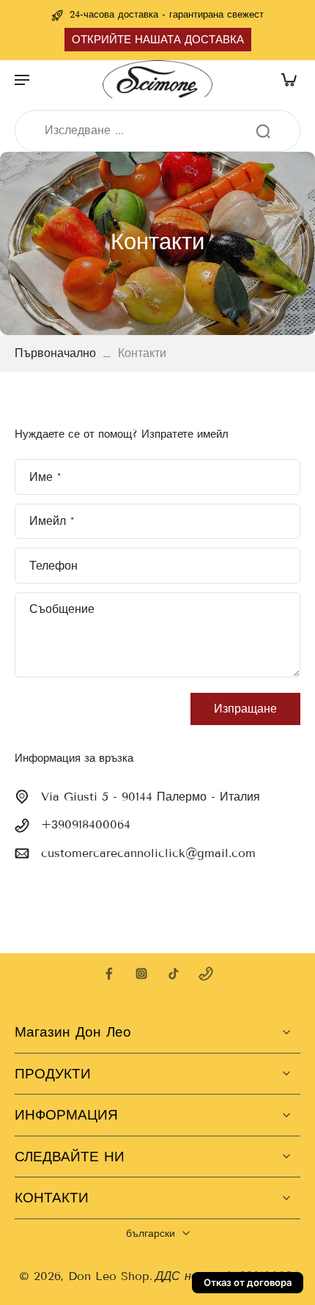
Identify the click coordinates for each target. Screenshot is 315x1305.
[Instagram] (141, 973)
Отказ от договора (248, 1282)
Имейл (51, 521)
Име (45, 476)
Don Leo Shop (108, 1276)
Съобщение (61, 609)
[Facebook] (109, 973)
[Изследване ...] (263, 131)
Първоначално (57, 353)
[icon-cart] (284, 79)
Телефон (53, 565)
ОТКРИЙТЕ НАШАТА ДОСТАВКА (158, 39)
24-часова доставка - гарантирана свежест (167, 15)
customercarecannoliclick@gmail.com (148, 853)
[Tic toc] (174, 973)
